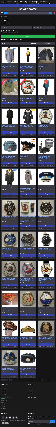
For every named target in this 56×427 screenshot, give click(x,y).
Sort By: (33, 43)
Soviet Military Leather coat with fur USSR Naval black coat (27, 126)
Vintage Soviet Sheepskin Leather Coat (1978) (8, 186)
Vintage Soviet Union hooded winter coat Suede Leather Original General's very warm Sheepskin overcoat (27, 187)
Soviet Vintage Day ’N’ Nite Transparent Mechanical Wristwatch (45, 309)
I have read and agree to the (40, 424)
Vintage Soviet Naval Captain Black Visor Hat (27, 156)
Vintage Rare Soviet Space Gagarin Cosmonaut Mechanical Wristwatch (8, 368)
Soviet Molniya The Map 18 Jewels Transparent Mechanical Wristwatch (26, 279)
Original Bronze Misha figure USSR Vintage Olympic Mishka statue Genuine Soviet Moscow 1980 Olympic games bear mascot (28, 219)
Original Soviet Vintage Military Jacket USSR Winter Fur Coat (45, 65)
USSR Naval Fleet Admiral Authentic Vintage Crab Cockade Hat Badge (26, 338)
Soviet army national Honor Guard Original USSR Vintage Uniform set (45, 97)
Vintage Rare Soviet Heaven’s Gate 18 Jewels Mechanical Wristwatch (45, 338)
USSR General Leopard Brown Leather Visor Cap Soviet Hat (9, 338)
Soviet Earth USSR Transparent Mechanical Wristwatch (8, 250)
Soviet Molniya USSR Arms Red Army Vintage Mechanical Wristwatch (46, 279)
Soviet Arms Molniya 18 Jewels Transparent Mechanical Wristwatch (44, 218)
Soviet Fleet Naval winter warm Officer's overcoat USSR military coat (8, 126)
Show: (48, 43)
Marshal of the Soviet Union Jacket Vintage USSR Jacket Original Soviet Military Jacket (9, 65)
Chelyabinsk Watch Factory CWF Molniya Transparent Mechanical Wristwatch (9, 218)
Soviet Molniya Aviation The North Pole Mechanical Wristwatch (27, 250)
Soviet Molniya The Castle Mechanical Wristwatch (8, 279)
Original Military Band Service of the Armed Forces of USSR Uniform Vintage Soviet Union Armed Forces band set (27, 66)
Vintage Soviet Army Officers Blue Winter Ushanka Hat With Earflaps (28, 368)
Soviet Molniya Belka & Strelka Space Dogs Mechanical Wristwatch (44, 126)
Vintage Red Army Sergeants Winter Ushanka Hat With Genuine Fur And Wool (9, 156)
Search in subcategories (9, 30)
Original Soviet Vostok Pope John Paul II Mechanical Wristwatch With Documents (27, 97)
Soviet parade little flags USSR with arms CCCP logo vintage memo (9, 309)
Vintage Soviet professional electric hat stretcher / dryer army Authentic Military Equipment (45, 157)
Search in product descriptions (10, 32)
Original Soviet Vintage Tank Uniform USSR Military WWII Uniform (9, 97)
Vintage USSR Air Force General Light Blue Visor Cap (45, 186)
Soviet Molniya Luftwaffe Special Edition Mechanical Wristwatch (45, 250)
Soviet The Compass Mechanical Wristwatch (26, 308)
